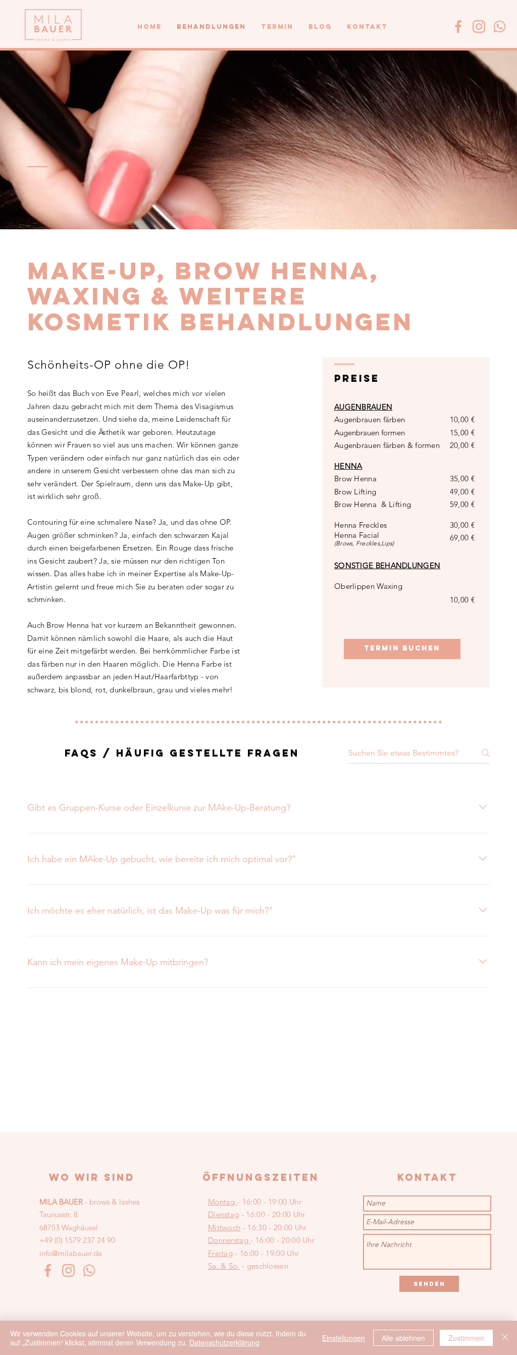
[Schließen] (505, 1338)
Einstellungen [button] (343, 1338)
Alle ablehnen (403, 1338)
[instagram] (479, 26)
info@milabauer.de (70, 1253)
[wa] (499, 26)
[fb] (458, 26)
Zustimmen (466, 1338)
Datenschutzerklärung (224, 1342)
